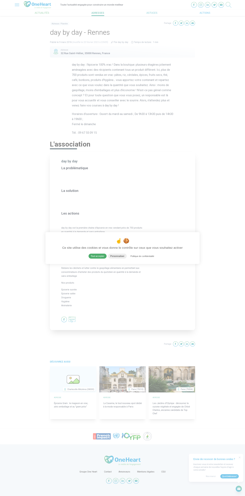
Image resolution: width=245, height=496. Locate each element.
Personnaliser (117, 256)
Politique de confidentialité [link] (142, 256)
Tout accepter (97, 256)
